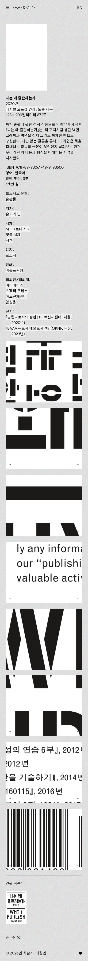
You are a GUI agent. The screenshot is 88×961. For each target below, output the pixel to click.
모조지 (11, 255)
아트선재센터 (16, 296)
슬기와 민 (13, 214)
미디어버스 (14, 285)
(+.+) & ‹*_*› (24, 7)
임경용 (11, 302)
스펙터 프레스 (17, 291)
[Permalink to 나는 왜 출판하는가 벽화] (16, 907)
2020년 (12, 103)
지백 (9, 240)
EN (79, 7)
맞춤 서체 (13, 234)
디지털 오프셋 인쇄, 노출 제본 (29, 109)
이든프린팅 (14, 270)
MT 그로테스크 (18, 229)
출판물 (11, 199)
